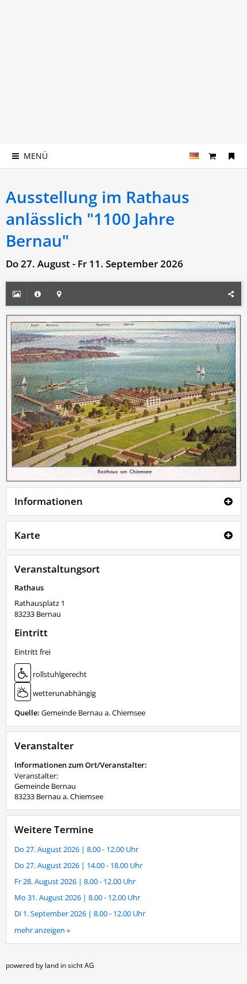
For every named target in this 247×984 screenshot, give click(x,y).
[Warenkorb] (212, 155)
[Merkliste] (231, 155)
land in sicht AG (69, 965)
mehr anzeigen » (42, 930)
